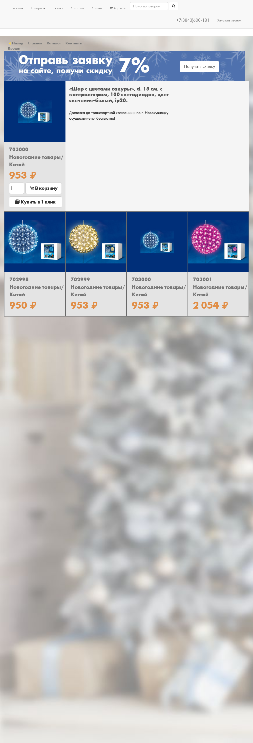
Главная (17, 8)
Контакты (77, 8)
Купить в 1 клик (38, 202)
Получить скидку (199, 66)
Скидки (58, 8)
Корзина (119, 8)
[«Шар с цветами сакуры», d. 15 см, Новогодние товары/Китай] (34, 111)
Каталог (54, 43)
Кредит (97, 8)
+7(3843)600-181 (193, 20)
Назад (17, 43)
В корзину (46, 188)
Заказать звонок (229, 20)
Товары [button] (37, 8)
